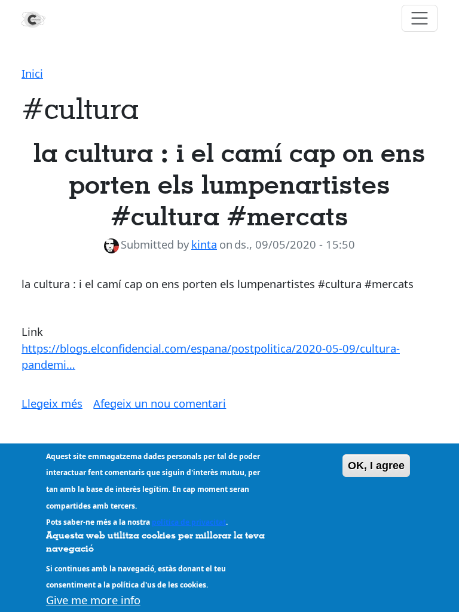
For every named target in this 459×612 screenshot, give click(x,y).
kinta (204, 244)
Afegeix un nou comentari (159, 403)
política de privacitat (189, 522)
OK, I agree (376, 465)
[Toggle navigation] (420, 18)
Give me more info (93, 599)
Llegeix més (52, 403)
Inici (32, 73)
